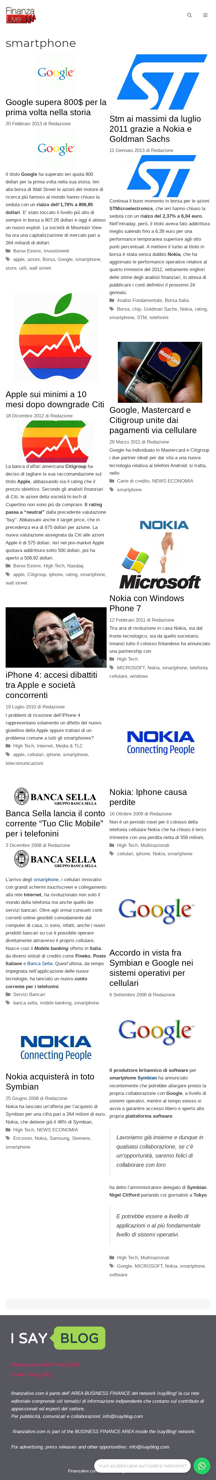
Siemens (81, 1138)
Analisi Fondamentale (139, 300)
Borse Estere (27, 251)
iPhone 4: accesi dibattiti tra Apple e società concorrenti (51, 685)
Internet (45, 746)
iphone (56, 574)
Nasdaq (75, 566)
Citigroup (36, 574)
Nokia (186, 309)
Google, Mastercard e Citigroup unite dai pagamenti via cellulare (153, 420)
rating (201, 309)
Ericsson (22, 1138)
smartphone (87, 259)
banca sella (25, 1003)
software (118, 1274)
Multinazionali (155, 845)
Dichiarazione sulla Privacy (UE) (45, 1364)
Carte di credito (133, 481)
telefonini (159, 317)
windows (139, 676)
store (11, 268)
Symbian (147, 1078)
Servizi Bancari (29, 994)
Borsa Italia (177, 300)
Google (65, 259)
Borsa (48, 259)
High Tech (54, 566)
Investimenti (56, 251)
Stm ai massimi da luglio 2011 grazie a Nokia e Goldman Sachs (155, 129)
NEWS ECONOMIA (172, 481)
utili (22, 268)
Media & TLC (69, 746)
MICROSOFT (131, 667)
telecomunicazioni (24, 763)
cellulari (35, 754)
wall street (40, 268)
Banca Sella (39, 963)
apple (18, 259)
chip (136, 309)
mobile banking (55, 1003)
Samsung (59, 1138)
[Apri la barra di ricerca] (189, 15)
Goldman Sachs (160, 309)
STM (142, 317)
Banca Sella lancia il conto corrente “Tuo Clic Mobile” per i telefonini (55, 823)
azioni (33, 259)
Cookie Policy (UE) (31, 1374)
